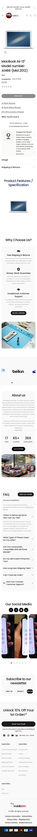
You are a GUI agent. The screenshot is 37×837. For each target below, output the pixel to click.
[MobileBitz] (18, 807)
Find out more (26, 494)
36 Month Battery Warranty (11, 107)
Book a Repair (19, 313)
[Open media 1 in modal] (18, 39)
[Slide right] (34, 8)
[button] (2, 15)
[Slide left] (3, 8)
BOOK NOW (20, 154)
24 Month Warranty (8, 103)
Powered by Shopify (23, 834)
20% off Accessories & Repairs (13, 112)
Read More (18, 430)
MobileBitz (15, 834)
